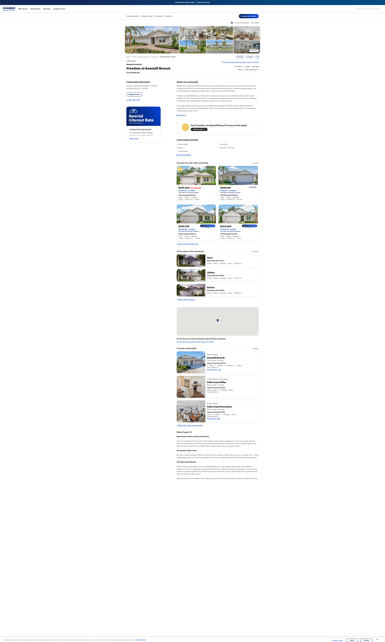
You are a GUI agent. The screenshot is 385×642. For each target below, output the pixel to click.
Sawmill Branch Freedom (168, 57)
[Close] (377, 639)
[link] (152, 39)
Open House (252, 187)
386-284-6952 (134, 100)
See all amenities (184, 155)
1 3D (257, 57)
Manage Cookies (337, 641)
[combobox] (367, 9)
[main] (192, 331)
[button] (249, 16)
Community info (132, 16)
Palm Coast (154, 57)
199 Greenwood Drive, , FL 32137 (241, 62)
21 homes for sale (214, 370)
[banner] (192, 2)
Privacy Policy (141, 640)
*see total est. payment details (188, 191)
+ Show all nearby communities (190, 425)
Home (128, 57)
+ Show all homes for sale (187, 244)
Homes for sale (146, 16)
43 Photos (239, 57)
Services (46, 9)
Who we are (23, 9)
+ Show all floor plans (186, 300)
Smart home (35, 9)
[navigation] (151, 56)
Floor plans (159, 16)
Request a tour (134, 94)
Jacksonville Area (143, 57)
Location (168, 16)
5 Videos (250, 57)
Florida (134, 57)
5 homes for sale (213, 419)
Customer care (59, 9)
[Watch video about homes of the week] (184, 126)
